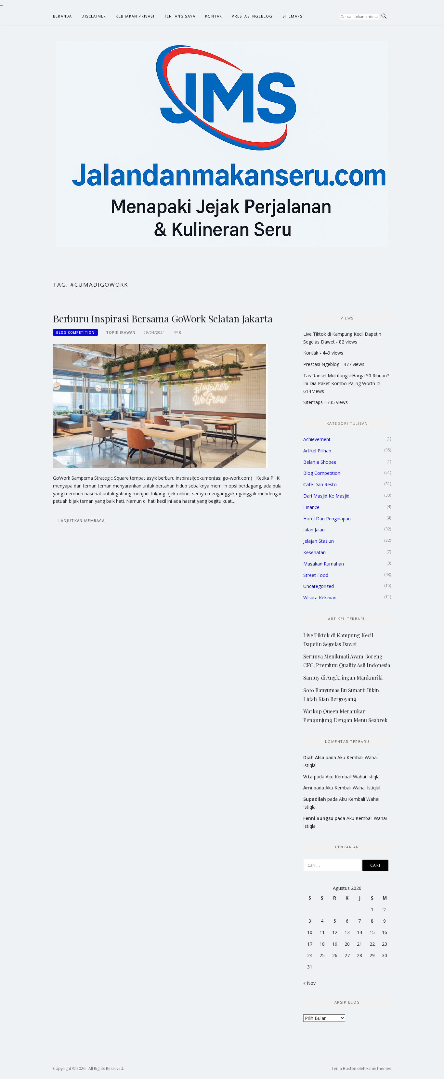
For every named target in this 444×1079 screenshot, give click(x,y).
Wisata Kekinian (319, 597)
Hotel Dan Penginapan (327, 518)
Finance (311, 507)
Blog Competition (75, 332)
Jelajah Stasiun (318, 541)
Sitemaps (292, 16)
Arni (307, 788)
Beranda (62, 16)
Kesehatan (314, 552)
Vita (308, 777)
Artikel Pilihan (317, 451)
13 (347, 932)
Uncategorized (318, 586)
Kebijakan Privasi (135, 16)
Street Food (315, 575)
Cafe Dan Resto (320, 484)
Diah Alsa (313, 757)
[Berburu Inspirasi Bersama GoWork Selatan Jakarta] (160, 405)
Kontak (213, 16)
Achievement (317, 439)
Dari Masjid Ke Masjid (326, 496)
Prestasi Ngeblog (252, 16)
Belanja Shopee (319, 462)
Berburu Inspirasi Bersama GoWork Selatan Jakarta (162, 318)
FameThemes (378, 1068)
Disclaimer (94, 16)
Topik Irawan (121, 332)
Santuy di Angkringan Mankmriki (343, 677)
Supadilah (314, 799)
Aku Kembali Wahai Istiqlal (353, 777)
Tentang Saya (179, 16)
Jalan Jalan (314, 529)
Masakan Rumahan (323, 564)
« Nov (309, 983)
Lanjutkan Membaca (82, 520)
